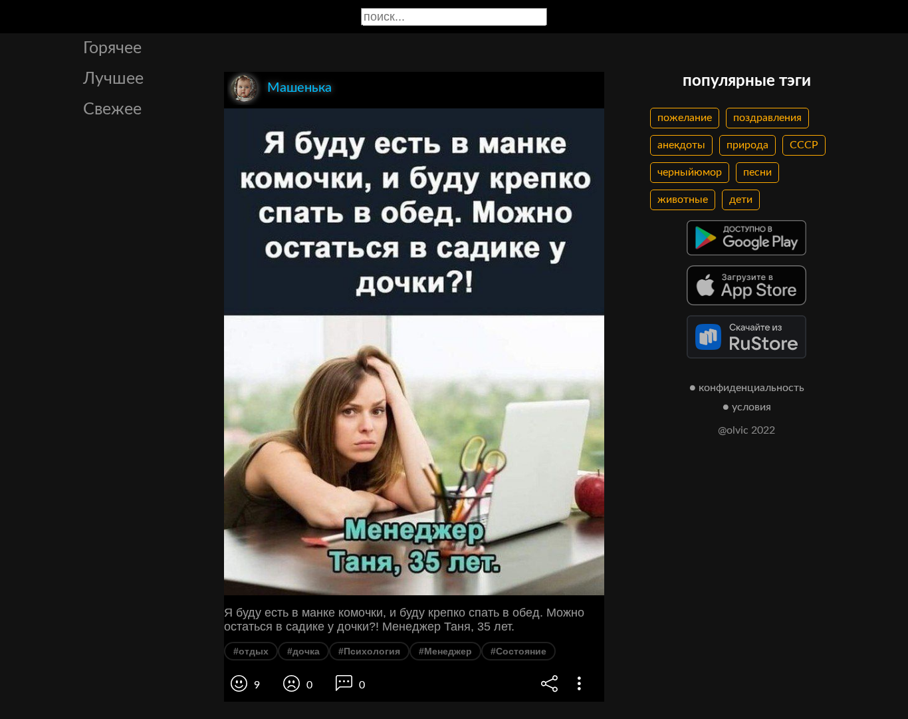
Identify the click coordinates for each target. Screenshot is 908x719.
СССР (804, 145)
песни (757, 172)
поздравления (767, 117)
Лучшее (113, 79)
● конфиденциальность (746, 387)
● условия (747, 407)
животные (682, 199)
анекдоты (681, 145)
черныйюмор (689, 172)
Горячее (112, 48)
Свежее (112, 109)
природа (747, 145)
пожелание (684, 117)
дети (740, 199)
